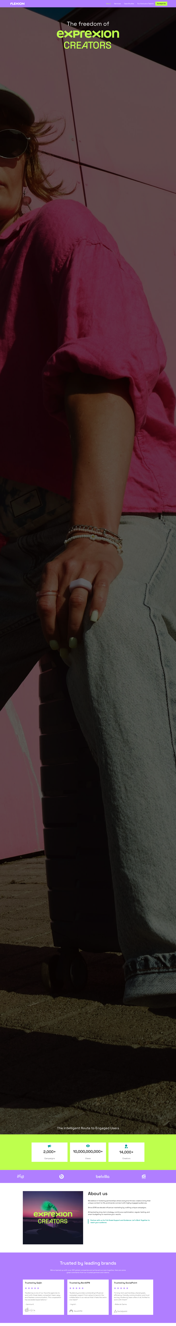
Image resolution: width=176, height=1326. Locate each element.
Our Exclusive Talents (145, 4)
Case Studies (129, 4)
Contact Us (161, 4)
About (108, 4)
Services (117, 4)
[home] (17, 4)
